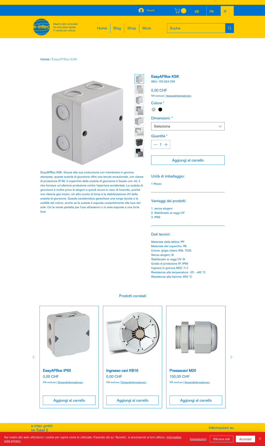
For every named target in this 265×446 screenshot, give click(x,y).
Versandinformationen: (179, 95)
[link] (181, 10)
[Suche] (229, 28)
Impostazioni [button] (198, 439)
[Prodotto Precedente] (33, 357)
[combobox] (188, 126)
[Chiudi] (260, 439)
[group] (132, 357)
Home (44, 59)
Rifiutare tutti (221, 439)
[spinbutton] (160, 144)
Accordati (245, 439)
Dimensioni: (162, 118)
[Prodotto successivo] (231, 357)
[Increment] (166, 144)
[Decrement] (155, 144)
